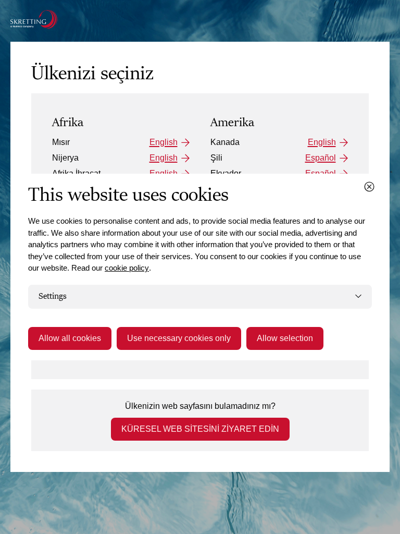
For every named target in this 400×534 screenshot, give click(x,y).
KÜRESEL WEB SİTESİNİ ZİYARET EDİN (200, 428)
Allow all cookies (70, 338)
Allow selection (285, 338)
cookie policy (127, 267)
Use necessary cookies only (179, 338)
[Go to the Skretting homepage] (34, 19)
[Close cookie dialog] (369, 187)
